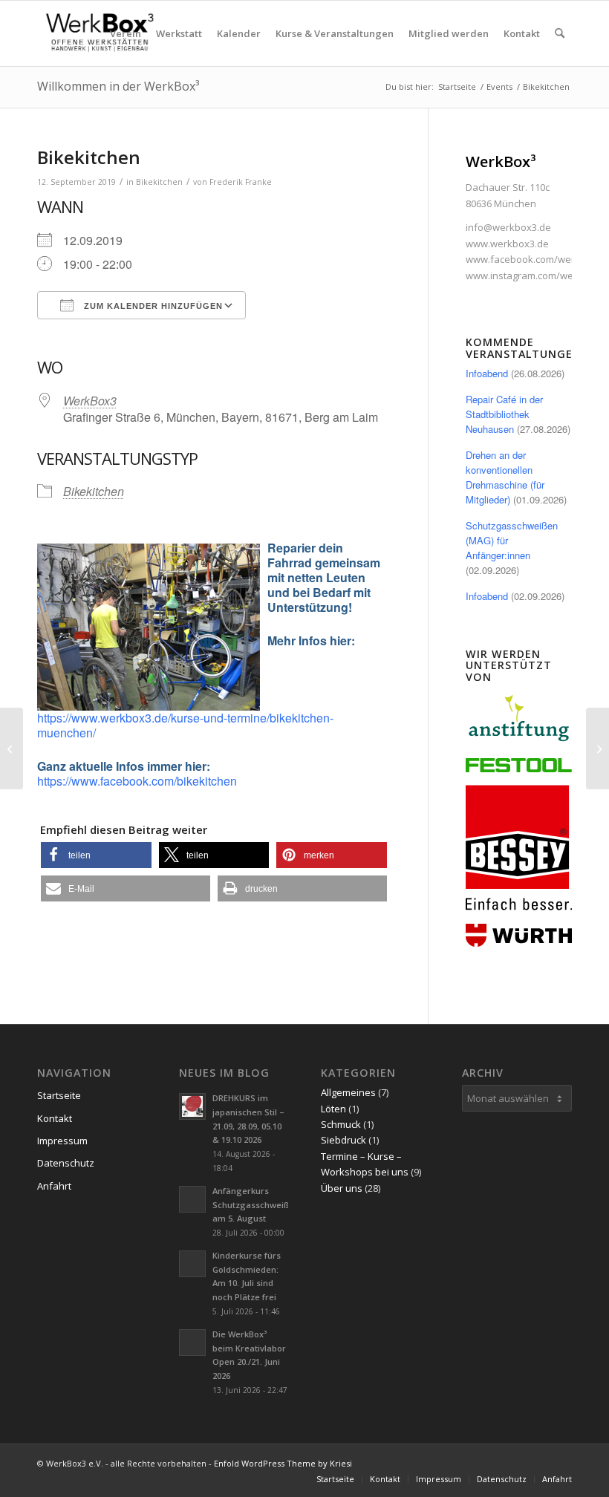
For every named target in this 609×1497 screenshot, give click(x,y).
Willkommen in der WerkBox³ (118, 86)
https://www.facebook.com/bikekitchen (137, 780)
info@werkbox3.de (508, 227)
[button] (96, 855)
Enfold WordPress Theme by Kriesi (283, 1463)
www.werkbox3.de (507, 243)
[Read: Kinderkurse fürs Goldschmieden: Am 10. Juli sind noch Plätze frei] (192, 1263)
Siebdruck (343, 1140)
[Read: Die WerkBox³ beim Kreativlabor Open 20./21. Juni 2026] (192, 1342)
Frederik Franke (240, 182)
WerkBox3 (90, 400)
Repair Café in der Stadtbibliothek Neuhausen (504, 414)
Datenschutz (65, 1163)
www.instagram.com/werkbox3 (535, 275)
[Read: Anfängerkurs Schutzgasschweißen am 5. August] (192, 1199)
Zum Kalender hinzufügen (152, 305)
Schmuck (341, 1124)
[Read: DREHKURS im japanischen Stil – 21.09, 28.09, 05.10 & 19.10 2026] (192, 1106)
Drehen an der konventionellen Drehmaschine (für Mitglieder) (505, 477)
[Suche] (559, 33)
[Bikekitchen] (11, 748)
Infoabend (487, 373)
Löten (333, 1108)
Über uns (341, 1188)
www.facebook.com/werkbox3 (534, 259)
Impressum (62, 1140)
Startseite (59, 1095)
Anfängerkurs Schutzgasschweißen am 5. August (256, 1204)
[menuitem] (125, 33)
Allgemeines (348, 1092)
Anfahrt (54, 1186)
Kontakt (54, 1118)
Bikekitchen (159, 182)
